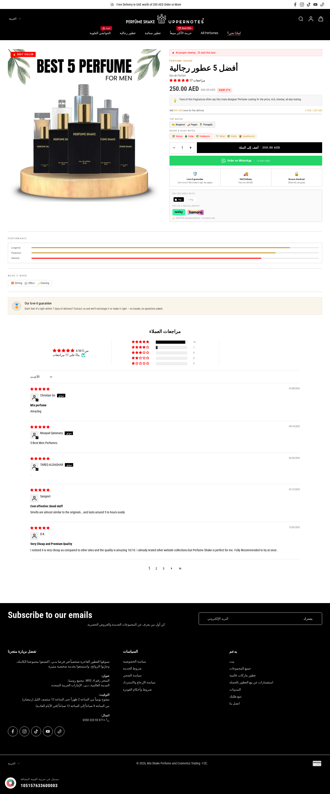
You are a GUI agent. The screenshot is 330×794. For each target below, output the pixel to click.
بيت (231, 661)
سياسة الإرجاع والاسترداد (139, 682)
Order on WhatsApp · (248, 160)
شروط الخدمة (132, 668)
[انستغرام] (302, 4)
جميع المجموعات (240, 668)
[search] (301, 18)
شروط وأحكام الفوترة (137, 689)
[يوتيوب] (315, 4)
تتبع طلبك (235, 696)
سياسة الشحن (132, 675)
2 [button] (156, 568)
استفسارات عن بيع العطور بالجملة (251, 682)
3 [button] (163, 568)
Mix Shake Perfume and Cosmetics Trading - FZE (177, 763)
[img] (40, 389)
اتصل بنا (234, 703)
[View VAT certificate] (314, 783)
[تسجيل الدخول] (311, 18)
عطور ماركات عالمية (242, 675)
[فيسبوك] (295, 4)
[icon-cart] (321, 18)
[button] (179, 80)
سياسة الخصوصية (134, 661)
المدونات (235, 689)
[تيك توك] (308, 4)
